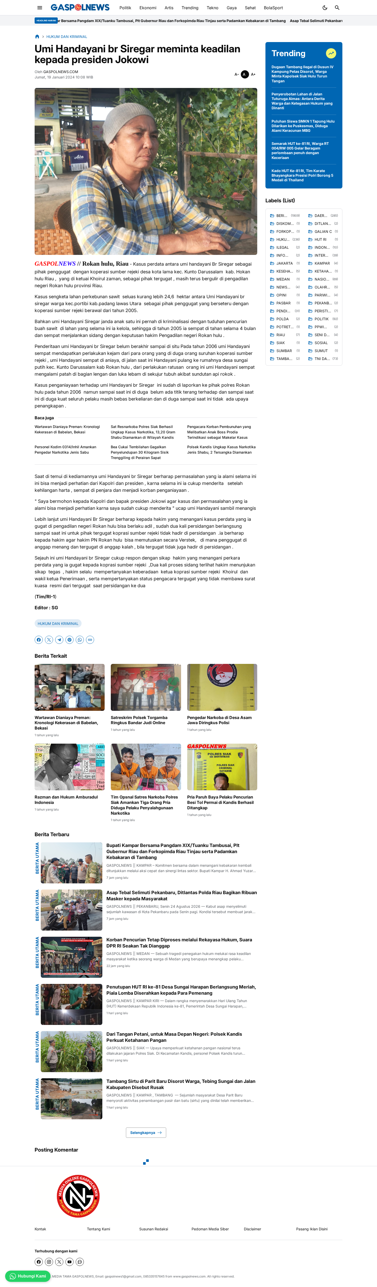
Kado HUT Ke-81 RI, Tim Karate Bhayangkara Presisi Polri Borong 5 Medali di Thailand (302, 175)
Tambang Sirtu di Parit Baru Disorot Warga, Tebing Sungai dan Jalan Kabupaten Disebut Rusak (180, 1084)
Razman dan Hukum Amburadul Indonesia (66, 799)
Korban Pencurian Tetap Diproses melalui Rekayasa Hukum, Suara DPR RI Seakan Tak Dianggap (179, 942)
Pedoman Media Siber (210, 1229)
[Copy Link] (90, 640)
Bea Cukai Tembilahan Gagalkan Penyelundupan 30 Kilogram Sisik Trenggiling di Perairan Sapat (140, 452)
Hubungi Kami (32, 1276)
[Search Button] (337, 8)
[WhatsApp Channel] (80, 1262)
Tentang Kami (98, 1229)
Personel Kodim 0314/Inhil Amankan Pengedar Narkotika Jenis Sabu (65, 449)
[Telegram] (59, 640)
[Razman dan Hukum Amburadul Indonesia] (70, 767)
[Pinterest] (69, 640)
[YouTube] (69, 1262)
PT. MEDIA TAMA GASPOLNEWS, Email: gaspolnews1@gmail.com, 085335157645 (105, 1276)
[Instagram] (49, 1262)
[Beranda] (37, 36)
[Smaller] (237, 74)
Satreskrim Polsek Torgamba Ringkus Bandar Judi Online (139, 720)
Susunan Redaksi (153, 1229)
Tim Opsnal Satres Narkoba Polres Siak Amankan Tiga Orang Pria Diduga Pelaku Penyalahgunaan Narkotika (144, 804)
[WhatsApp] (80, 640)
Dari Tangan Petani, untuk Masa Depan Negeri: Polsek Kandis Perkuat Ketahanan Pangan (174, 1037)
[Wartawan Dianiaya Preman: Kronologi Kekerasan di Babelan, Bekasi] (70, 687)
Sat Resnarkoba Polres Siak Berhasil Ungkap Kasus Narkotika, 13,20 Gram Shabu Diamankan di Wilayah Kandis (143, 432)
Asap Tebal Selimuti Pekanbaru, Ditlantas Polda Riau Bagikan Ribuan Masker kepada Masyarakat (261, 20)
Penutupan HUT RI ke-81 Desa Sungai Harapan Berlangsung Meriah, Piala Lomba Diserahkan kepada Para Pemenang (181, 989)
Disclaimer (252, 1229)
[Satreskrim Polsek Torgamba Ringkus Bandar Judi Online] (146, 687)
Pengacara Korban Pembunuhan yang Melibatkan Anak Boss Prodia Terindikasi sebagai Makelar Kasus (219, 432)
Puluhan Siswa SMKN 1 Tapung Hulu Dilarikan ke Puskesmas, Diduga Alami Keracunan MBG (303, 126)
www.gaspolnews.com (189, 1276)
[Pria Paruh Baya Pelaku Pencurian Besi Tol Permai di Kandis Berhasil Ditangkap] (222, 767)
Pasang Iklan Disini (312, 1229)
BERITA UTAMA (37, 858)
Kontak (40, 1229)
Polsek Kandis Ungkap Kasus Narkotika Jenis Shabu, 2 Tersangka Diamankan (221, 449)
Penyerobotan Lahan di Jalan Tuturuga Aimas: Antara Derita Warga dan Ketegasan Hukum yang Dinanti (302, 101)
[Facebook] (39, 640)
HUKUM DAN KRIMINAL (58, 623)
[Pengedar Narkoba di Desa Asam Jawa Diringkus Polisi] (222, 687)
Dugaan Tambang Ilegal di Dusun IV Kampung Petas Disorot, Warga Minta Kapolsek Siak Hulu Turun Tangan (302, 74)
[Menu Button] (40, 8)
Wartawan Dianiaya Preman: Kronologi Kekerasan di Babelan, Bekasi (67, 429)
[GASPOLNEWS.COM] (80, 7)
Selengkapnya (142, 1132)
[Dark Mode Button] (325, 8)
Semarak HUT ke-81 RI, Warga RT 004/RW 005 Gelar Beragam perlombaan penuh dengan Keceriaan (300, 150)
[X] (49, 640)
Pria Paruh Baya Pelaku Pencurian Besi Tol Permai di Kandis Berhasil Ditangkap (220, 802)
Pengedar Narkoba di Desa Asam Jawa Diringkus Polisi (219, 720)
